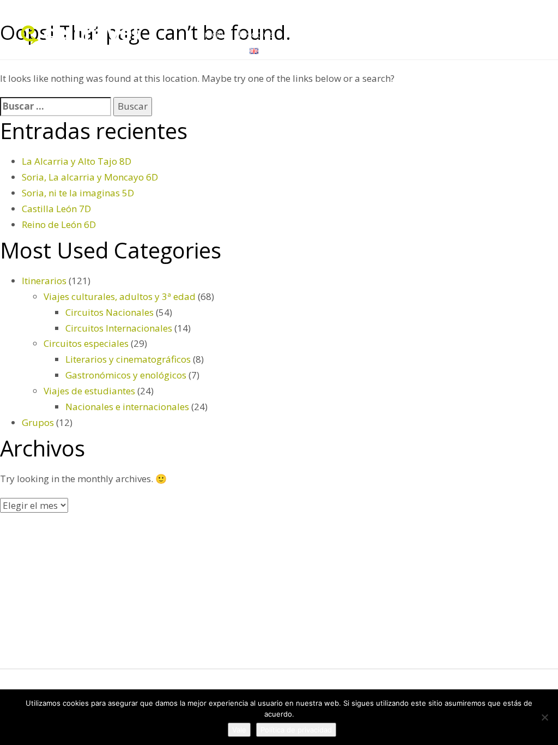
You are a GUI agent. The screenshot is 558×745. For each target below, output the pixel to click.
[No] (544, 717)
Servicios (391, 34)
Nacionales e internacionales (127, 406)
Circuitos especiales (86, 343)
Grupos (347, 34)
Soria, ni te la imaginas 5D (78, 193)
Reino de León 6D (59, 224)
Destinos (302, 34)
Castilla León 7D (56, 208)
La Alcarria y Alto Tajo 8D (76, 161)
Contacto (220, 50)
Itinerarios (484, 34)
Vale (239, 729)
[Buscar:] (55, 106)
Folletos (436, 34)
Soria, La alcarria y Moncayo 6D (90, 177)
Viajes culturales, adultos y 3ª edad (120, 296)
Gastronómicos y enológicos (125, 375)
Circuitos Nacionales (109, 312)
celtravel (91, 32)
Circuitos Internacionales (118, 328)
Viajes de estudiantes (89, 390)
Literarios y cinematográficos (128, 359)
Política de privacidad (296, 729)
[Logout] (254, 50)
